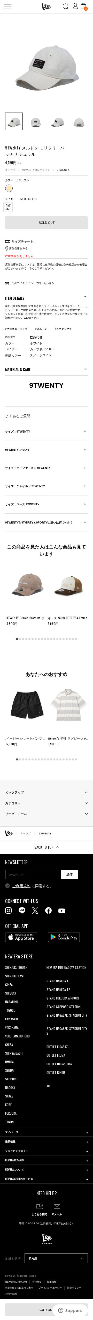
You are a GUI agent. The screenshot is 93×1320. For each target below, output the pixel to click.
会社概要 (37, 1281)
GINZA (9, 984)
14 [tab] (57, 639)
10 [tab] (45, 639)
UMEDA (9, 1062)
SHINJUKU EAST (15, 976)
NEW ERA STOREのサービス (19, 1179)
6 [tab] (33, 639)
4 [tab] (26, 639)
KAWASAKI (11, 1019)
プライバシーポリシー (50, 1287)
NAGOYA (10, 1087)
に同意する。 (32, 886)
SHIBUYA (10, 993)
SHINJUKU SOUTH (16, 967)
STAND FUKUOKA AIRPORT (63, 998)
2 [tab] (20, 639)
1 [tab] (17, 639)
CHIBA (9, 1044)
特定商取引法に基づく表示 (19, 1287)
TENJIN (9, 1122)
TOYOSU (10, 1010)
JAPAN (33, 1258)
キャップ (10, 169)
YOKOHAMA (12, 1027)
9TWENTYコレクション (36, 169)
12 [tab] (51, 639)
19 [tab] (73, 639)
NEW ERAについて (14, 1169)
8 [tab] (39, 639)
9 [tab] (42, 639)
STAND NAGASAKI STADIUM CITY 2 (67, 1030)
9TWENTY (63, 169)
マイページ (11, 1132)
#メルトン (41, 329)
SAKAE (9, 1096)
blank (50, 976)
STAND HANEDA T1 (58, 981)
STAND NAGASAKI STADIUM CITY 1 (67, 1017)
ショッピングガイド (16, 1151)
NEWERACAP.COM (16, 1281)
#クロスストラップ (16, 329)
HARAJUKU (11, 1001)
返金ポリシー (74, 1287)
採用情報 (51, 1281)
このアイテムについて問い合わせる (32, 283)
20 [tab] (76, 639)
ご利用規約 (21, 886)
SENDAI (9, 1070)
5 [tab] (29, 639)
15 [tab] (60, 639)
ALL (49, 1086)
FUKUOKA (11, 1113)
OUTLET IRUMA (56, 1055)
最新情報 (10, 1141)
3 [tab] (23, 639)
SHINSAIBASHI (14, 1053)
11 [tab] (48, 639)
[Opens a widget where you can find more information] (70, 1310)
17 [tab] (67, 639)
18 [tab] (70, 639)
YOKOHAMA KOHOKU (17, 1036)
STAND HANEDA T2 (58, 989)
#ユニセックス (63, 329)
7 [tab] (36, 639)
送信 (69, 874)
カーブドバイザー (42, 349)
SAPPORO (11, 1079)
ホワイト (36, 343)
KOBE (8, 1104)
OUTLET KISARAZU (58, 1046)
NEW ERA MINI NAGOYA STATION (66, 967)
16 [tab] (64, 639)
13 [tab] (54, 639)
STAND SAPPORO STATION (64, 1006)
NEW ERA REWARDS (14, 1160)
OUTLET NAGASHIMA (59, 1064)
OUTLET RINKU (56, 1072)
